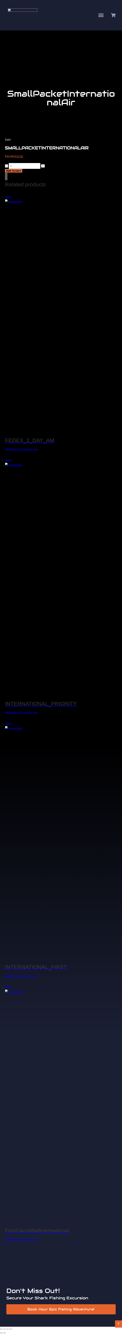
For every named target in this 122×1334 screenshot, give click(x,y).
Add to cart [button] (31, 449)
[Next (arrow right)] (4, 1332)
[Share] (7, 1329)
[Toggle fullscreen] (4, 1329)
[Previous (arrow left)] (1, 1332)
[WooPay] (6, 176)
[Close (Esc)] (11, 1329)
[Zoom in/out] (1, 1329)
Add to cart (13, 170)
